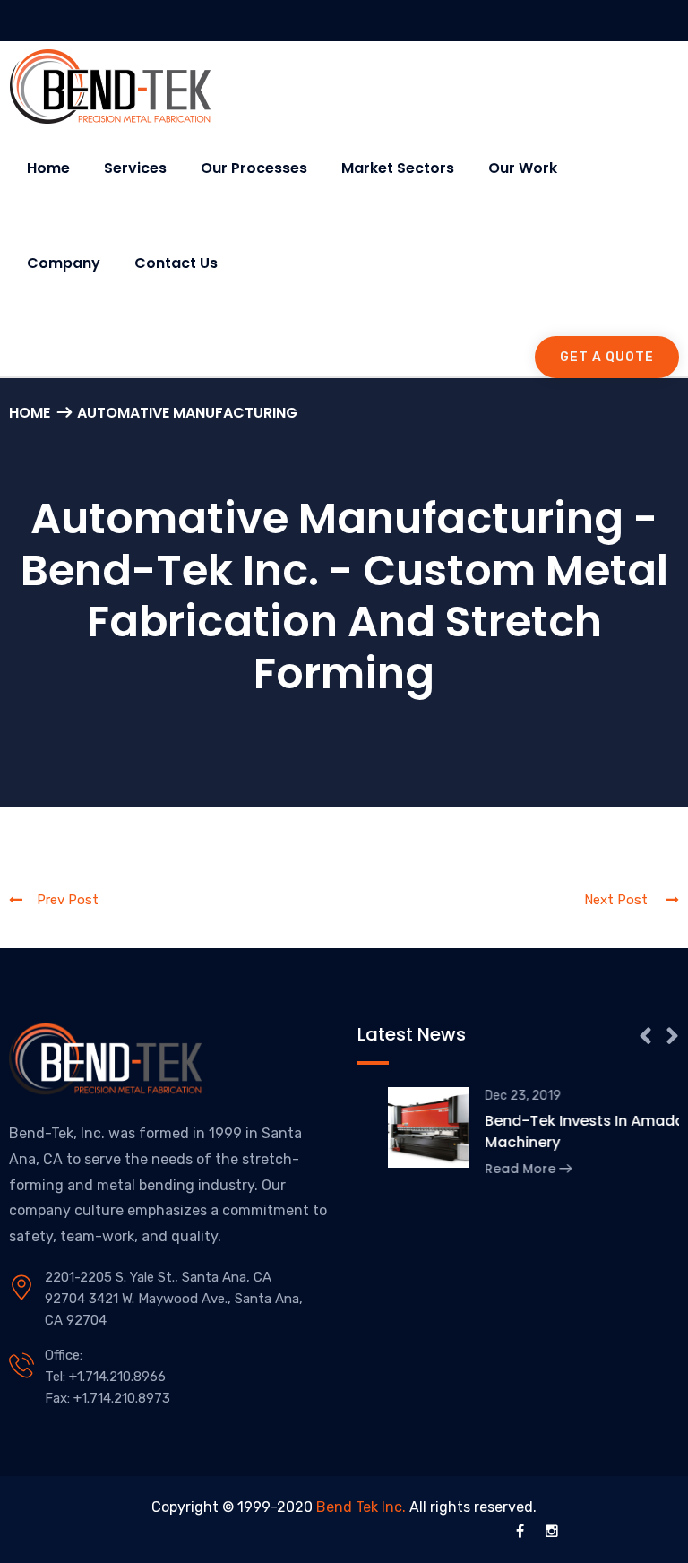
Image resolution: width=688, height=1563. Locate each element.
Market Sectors (397, 168)
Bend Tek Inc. (361, 1507)
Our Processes (254, 168)
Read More (491, 1169)
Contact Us (176, 263)
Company (63, 263)
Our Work (522, 168)
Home (48, 168)
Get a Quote (607, 357)
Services (135, 168)
